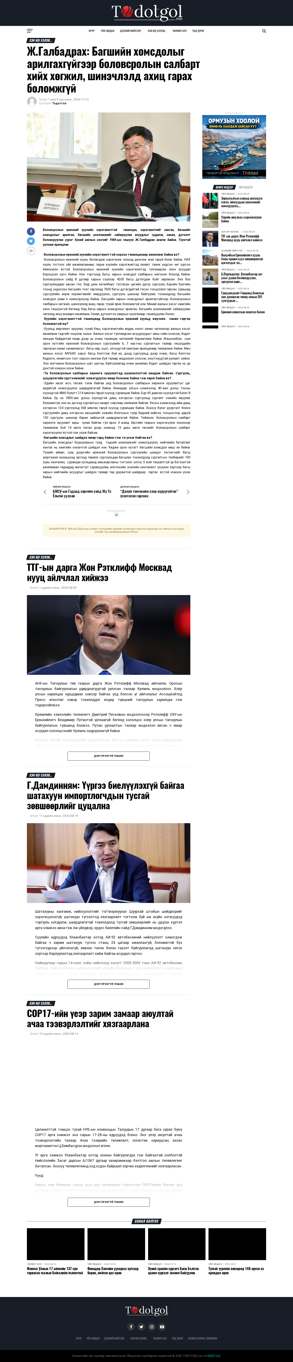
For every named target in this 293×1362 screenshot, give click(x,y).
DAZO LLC (213, 1356)
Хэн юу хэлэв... (157, 31)
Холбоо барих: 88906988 (202, 1338)
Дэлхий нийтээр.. (131, 31)
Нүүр (91, 31)
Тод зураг (198, 31)
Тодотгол (59, 103)
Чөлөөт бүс (179, 31)
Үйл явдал (107, 31)
